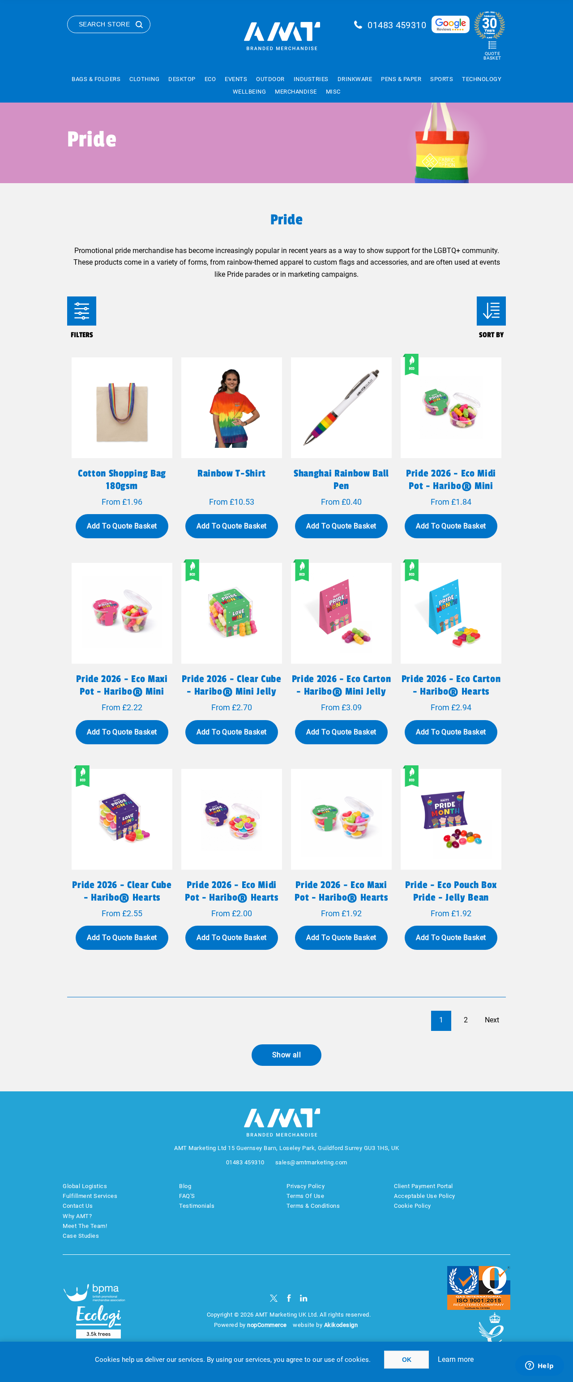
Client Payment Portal (423, 1186)
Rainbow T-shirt (231, 473)
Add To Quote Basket (122, 526)
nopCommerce (267, 1325)
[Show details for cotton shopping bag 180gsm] (122, 407)
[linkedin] (303, 1298)
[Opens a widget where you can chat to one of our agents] (539, 1366)
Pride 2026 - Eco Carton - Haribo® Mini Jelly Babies (341, 691)
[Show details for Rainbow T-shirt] (231, 407)
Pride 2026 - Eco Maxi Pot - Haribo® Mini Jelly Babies (121, 691)
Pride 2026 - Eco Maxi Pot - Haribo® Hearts (341, 891)
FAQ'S (187, 1196)
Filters (81, 311)
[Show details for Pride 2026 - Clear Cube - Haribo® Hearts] (122, 819)
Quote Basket (492, 55)
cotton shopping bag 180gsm (122, 480)
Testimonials (196, 1205)
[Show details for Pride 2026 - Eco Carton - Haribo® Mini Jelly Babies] (341, 613)
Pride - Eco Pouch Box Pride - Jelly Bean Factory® (451, 897)
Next (492, 1020)
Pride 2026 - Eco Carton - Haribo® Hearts (451, 685)
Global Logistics (85, 1186)
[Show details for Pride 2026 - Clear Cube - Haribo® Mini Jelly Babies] (231, 613)
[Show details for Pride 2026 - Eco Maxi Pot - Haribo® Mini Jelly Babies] (122, 613)
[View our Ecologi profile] (98, 1322)
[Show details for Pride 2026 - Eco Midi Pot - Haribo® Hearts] (231, 819)
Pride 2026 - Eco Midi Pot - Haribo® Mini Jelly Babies (451, 486)
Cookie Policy (412, 1205)
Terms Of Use (305, 1196)
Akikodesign (341, 1325)
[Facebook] (289, 1298)
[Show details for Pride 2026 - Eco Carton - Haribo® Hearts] (451, 613)
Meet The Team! (85, 1226)
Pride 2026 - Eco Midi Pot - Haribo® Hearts (231, 891)
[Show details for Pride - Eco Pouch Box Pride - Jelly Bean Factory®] (451, 819)
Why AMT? (77, 1216)
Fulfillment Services (90, 1196)
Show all (286, 1055)
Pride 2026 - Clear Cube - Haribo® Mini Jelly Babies (231, 691)
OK (406, 1359)
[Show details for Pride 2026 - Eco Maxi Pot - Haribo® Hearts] (341, 819)
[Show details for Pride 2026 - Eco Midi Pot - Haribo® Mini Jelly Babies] (451, 407)
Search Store (104, 24)
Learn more (456, 1359)
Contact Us (78, 1205)
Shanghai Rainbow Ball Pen (341, 480)
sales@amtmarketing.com (311, 1162)
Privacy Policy (305, 1186)
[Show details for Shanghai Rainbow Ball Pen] (341, 407)
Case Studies (81, 1235)
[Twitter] (273, 1298)
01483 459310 (397, 25)
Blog (185, 1186)
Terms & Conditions (313, 1205)
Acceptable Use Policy (424, 1196)
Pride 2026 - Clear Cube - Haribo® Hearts (121, 891)
